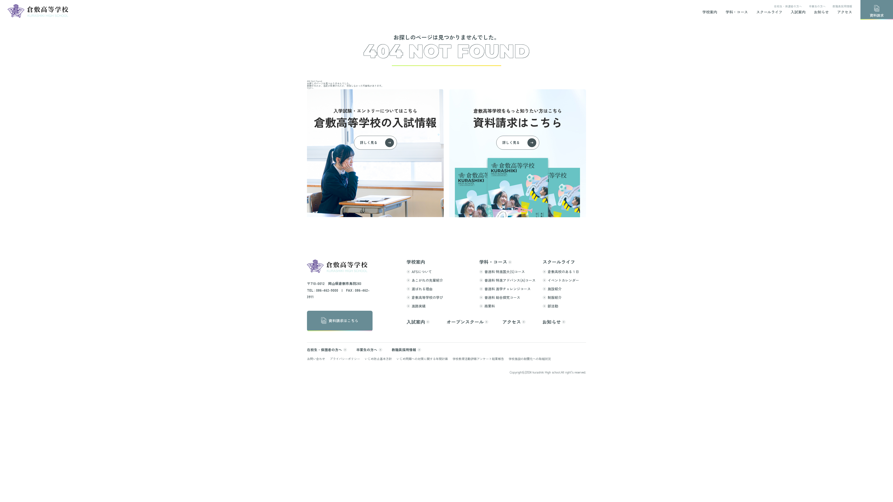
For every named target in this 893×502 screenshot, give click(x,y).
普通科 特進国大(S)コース (504, 271)
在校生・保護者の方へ (788, 6)
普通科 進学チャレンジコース (507, 289)
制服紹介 (555, 297)
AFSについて (422, 271)
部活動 (553, 306)
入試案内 (798, 12)
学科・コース (737, 12)
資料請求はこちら (343, 320)
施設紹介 (555, 289)
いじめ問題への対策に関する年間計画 (422, 358)
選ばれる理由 (422, 289)
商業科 (489, 306)
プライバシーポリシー (345, 358)
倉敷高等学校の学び (427, 297)
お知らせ (821, 12)
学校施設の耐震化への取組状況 (530, 358)
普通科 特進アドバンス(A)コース (510, 280)
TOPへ (310, 88)
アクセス (844, 12)
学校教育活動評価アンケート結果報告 (478, 358)
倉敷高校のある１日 (563, 271)
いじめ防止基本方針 (378, 358)
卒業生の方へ (817, 6)
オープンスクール (465, 322)
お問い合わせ (316, 358)
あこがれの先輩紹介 (427, 280)
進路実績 (419, 306)
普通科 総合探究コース (502, 297)
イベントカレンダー (563, 280)
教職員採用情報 (842, 6)
